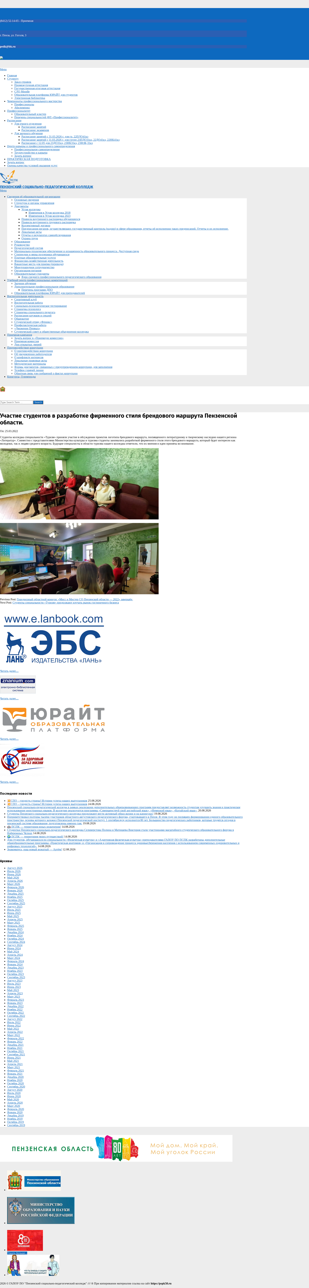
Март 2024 (13, 958)
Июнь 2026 (14, 874)
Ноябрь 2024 (15, 935)
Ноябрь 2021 (15, 1048)
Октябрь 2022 (15, 1012)
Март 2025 (13, 922)
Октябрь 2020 (15, 1083)
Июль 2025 (14, 909)
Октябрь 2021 (15, 1051)
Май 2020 (13, 1099)
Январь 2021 (15, 1073)
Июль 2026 (14, 871)
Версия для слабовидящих (19, 58)
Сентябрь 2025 (16, 903)
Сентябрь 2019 (16, 1125)
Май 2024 (13, 951)
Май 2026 (13, 877)
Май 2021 (13, 1060)
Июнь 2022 (14, 1025)
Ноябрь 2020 (15, 1080)
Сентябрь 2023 (16, 977)
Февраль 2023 (15, 999)
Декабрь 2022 (15, 1006)
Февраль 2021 (15, 1070)
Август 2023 (14, 980)
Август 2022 (14, 1019)
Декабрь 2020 (15, 1076)
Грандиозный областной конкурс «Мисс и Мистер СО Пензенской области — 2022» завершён (75, 599)
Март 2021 (13, 1067)
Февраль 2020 (15, 1109)
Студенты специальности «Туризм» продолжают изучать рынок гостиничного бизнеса (66, 602)
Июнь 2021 (14, 1057)
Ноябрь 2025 (15, 896)
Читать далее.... (9, 670)
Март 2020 (13, 1105)
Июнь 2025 (14, 913)
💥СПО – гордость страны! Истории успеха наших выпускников (47, 800)
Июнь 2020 (14, 1096)
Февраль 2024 (15, 961)
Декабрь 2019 (15, 1115)
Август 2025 (14, 906)
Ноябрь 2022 (15, 1009)
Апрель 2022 (15, 1031)
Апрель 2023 (15, 993)
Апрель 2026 (15, 880)
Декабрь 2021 (15, 1044)
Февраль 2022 (15, 1038)
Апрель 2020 (15, 1102)
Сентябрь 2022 (16, 1015)
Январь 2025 (15, 929)
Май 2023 (13, 990)
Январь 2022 (15, 1041)
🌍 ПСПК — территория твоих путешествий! (35, 836)
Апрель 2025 (15, 919)
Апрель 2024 (15, 954)
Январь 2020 (15, 1112)
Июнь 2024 (14, 948)
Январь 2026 (15, 890)
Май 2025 (13, 916)
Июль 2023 (14, 983)
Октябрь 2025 (15, 900)
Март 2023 (13, 996)
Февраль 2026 (15, 887)
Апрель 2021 (15, 1064)
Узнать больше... (17, 1253)
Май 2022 (13, 1028)
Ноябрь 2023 (15, 970)
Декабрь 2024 (15, 932)
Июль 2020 (14, 1093)
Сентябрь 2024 (16, 941)
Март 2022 (13, 1035)
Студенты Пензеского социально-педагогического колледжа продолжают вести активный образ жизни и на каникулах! (80, 813)
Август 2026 (14, 868)
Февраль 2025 (15, 925)
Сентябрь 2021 (16, 1054)
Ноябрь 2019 (15, 1118)
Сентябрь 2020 (16, 1086)
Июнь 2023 (14, 986)
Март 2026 (13, 884)
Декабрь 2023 (15, 967)
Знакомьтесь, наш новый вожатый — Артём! (34, 849)
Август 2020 (14, 1089)
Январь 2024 (15, 964)
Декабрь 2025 (15, 893)
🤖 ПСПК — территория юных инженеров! (34, 826)
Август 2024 (14, 945)
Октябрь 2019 (15, 1121)
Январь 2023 (15, 1003)
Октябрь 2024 (15, 938)
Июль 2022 (14, 1022)
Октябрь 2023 (15, 974)
